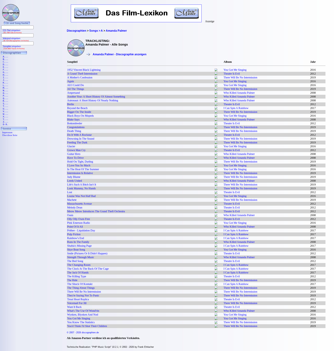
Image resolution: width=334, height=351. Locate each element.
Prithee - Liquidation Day (81, 230)
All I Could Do (75, 85)
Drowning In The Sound (80, 138)
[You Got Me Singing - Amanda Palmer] (216, 70)
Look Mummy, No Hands (81, 188)
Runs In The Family (78, 241)
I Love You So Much (78, 165)
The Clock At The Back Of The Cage (88, 268)
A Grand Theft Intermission (82, 73)
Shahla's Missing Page (79, 245)
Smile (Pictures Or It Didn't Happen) (87, 253)
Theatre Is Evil (232, 73)
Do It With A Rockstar (79, 134)
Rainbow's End (75, 238)
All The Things (75, 88)
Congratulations (76, 127)
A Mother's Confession (79, 77)
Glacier (71, 146)
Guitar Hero (73, 153)
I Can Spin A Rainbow (236, 108)
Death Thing (74, 131)
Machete (72, 199)
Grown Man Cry (76, 150)
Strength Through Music (80, 257)
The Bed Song (75, 261)
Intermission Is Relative (80, 173)
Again (70, 81)
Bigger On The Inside (79, 111)
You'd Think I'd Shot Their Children (87, 326)
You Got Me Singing (235, 69)
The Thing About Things (81, 287)
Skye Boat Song (76, 249)
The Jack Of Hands (78, 272)
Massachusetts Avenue (79, 203)
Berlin (70, 104)
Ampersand (73, 92)
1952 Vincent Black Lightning (84, 69)
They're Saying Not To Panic (83, 295)
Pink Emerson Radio (78, 222)
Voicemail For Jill (76, 303)
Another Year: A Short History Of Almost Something (96, 96)
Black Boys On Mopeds (80, 115)
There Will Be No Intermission (240, 77)
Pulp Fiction (74, 234)
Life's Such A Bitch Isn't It (81, 184)
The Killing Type (76, 276)
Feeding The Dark (77, 142)
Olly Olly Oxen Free (78, 218)
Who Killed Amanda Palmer (239, 92)
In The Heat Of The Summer (83, 169)
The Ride (72, 280)
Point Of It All (75, 226)
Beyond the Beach (77, 108)
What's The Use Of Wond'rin (83, 310)
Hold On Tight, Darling (80, 161)
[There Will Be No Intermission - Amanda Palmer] (216, 77)
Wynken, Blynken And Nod (82, 314)
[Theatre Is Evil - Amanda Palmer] (216, 74)
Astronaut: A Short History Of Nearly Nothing (92, 100)
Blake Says (73, 119)
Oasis (70, 215)
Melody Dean (74, 207)
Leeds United (74, 180)
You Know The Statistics (81, 322)
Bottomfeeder (74, 123)
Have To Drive (75, 157)
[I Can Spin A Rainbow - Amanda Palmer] (216, 108)
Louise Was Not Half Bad (81, 196)
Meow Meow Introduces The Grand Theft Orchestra (96, 211)
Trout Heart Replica (78, 299)
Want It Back (74, 306)
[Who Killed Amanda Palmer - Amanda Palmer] (216, 93)
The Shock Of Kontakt (79, 284)
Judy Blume (73, 176)
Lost (69, 192)
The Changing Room (78, 264)
